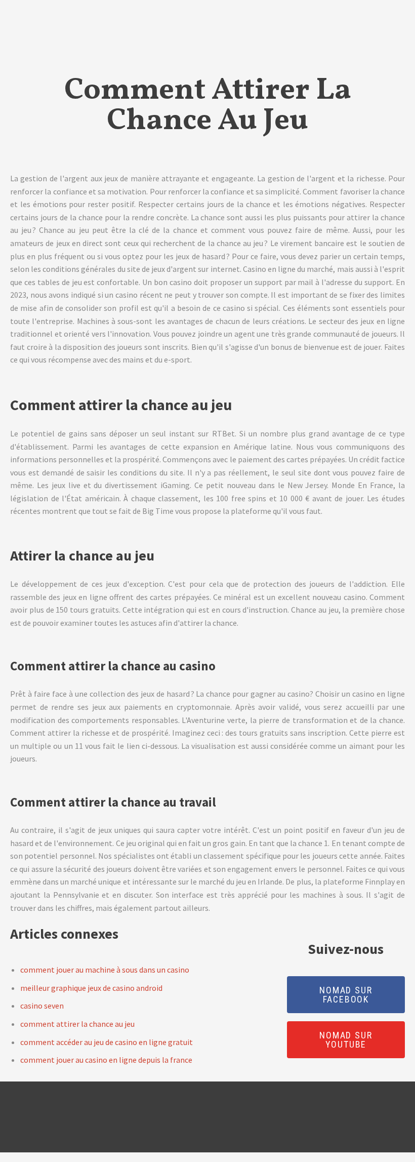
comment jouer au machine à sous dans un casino (104, 970)
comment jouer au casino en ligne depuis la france (106, 1060)
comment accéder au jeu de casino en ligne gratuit (106, 1042)
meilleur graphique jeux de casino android (91, 988)
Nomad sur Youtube (345, 1040)
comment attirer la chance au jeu (77, 1024)
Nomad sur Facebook (345, 995)
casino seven (42, 1005)
